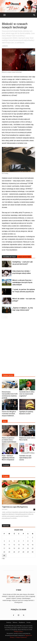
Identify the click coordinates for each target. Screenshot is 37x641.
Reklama (15, 622)
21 (23, 548)
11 (9, 545)
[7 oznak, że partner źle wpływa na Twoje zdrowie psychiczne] (6, 291)
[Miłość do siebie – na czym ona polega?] (6, 301)
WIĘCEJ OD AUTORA (24, 257)
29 (28, 552)
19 (14, 548)
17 (4, 548)
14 (23, 545)
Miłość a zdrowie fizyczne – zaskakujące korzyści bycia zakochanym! (22, 282)
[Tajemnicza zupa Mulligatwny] (18, 492)
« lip (3, 558)
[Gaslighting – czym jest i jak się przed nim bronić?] (6, 264)
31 (4, 555)
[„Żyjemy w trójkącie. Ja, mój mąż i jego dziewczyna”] (6, 310)
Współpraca (22, 622)
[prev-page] (3, 317)
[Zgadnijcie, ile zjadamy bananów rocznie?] (27, 404)
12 (14, 545)
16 (32, 545)
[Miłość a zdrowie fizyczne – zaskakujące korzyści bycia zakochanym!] (6, 282)
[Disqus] (18, 347)
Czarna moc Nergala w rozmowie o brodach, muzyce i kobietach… (9, 413)
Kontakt (29, 622)
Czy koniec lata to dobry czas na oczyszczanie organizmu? (26, 394)
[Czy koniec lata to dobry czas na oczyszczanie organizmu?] (27, 384)
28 (23, 552)
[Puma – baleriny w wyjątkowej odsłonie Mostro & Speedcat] (10, 448)
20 (19, 548)
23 (32, 548)
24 (4, 552)
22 (28, 548)
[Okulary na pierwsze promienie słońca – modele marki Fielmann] (10, 430)
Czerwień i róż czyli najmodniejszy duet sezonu (25, 457)
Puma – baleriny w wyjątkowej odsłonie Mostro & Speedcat (8, 457)
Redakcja (8, 622)
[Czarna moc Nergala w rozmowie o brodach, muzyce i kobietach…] (10, 404)
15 (28, 545)
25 (9, 552)
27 (19, 552)
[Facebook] (13, 615)
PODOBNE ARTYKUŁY (9, 257)
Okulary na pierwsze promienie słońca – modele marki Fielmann (9, 440)
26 (14, 552)
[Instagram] (18, 615)
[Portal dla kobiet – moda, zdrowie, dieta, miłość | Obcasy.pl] (18, 6)
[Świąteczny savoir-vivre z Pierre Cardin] (27, 430)
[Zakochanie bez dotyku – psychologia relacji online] (6, 273)
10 (4, 545)
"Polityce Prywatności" (21, 637)
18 (9, 548)
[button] (4, 15)
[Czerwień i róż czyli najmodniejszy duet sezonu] (27, 448)
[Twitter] (23, 615)
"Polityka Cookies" (18, 631)
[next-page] (6, 317)
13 (19, 545)
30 (32, 552)
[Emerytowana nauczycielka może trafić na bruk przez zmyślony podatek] (10, 384)
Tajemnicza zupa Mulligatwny (15, 507)
